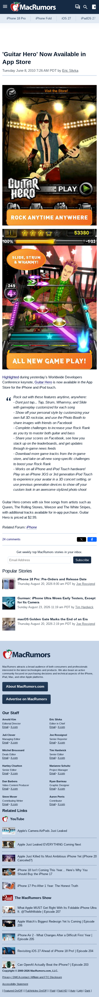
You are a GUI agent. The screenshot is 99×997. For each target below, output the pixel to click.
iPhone (31, 527)
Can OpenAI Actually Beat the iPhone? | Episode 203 (52, 964)
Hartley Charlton (12, 765)
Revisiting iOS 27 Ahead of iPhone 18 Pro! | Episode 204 (55, 951)
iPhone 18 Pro (16, 18)
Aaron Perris (57, 796)
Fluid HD (62, 990)
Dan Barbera (9, 781)
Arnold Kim (9, 719)
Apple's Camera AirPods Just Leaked (42, 831)
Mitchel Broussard (13, 750)
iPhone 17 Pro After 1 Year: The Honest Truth (47, 886)
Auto (72, 990)
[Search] (87, 7)
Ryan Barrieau (58, 781)
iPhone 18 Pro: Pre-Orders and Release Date (52, 579)
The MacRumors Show (33, 898)
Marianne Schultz (60, 765)
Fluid (52, 990)
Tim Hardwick (84, 607)
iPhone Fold (44, 18)
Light (80, 990)
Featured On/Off (13, 990)
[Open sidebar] (94, 7)
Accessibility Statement (15, 984)
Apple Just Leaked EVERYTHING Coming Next (49, 844)
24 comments (11, 539)
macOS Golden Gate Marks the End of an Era (52, 619)
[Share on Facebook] (92, 539)
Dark (87, 990)
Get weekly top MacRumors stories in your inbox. (49, 552)
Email (5, 727)
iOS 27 (66, 18)
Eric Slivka (70, 70)
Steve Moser (9, 796)
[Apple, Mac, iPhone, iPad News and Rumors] (33, 12)
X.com (14, 727)
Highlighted (10, 377)
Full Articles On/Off (36, 990)
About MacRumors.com (25, 686)
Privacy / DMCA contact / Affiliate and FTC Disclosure (32, 977)
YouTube (17, 819)
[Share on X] (81, 539)
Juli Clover (8, 735)
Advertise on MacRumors (26, 699)
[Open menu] (5, 7)
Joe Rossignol (85, 584)
